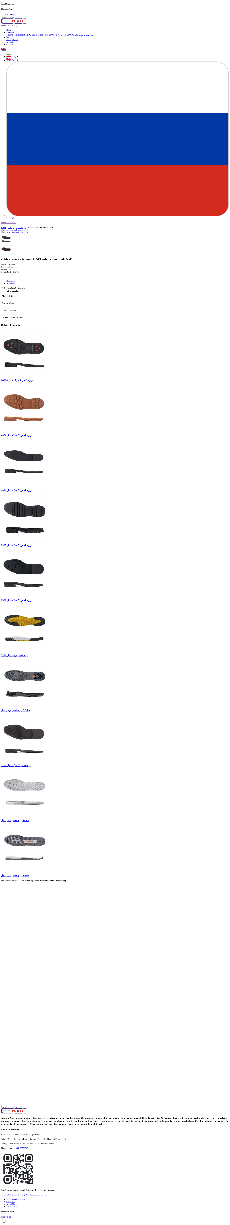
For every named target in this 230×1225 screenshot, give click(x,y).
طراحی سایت (41, 1195)
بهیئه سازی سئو (26, 1195)
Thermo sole (11, 35)
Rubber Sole (22, 35)
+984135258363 (21, 1148)
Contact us (10, 44)
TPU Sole (53, 35)
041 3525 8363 (7, 14)
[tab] (117, 281)
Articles (15, 39)
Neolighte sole (42, 35)
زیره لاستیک (21, 227)
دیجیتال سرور (7, 1195)
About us (10, 42)
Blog (8, 37)
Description (11, 281)
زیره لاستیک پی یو (87, 35)
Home (9, 30)
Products (10, 32)
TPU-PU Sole (73, 35)
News (8, 39)
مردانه (11, 227)
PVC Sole (62, 35)
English (14, 60)
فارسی (14, 56)
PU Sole (32, 35)
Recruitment (11, 1206)
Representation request (15, 1199)
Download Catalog (9, 25)
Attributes (10, 283)
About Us (10, 1204)
